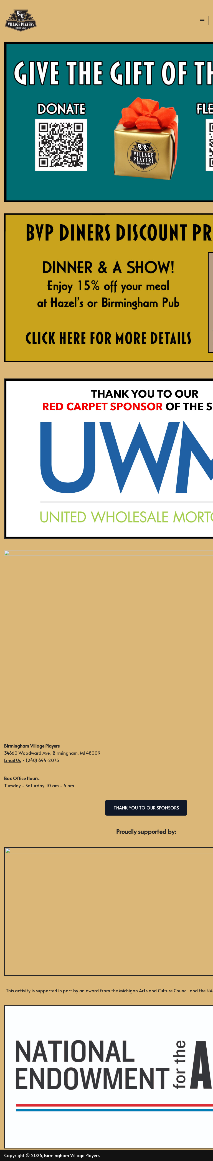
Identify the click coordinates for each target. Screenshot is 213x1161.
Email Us (12, 760)
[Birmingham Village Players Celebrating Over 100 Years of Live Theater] (20, 20)
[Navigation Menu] (202, 20)
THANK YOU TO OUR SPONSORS (146, 807)
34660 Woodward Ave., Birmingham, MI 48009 (52, 753)
